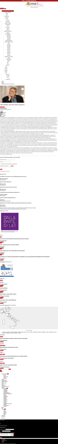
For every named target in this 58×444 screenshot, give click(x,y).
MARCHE (8, 47)
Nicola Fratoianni (4, 290)
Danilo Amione (3, 349)
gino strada (7, 171)
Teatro (6, 72)
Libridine (6, 70)
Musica (6, 71)
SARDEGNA (9, 52)
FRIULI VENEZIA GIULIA (9, 41)
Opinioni (1, 280)
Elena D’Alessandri (4, 340)
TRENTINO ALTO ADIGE (9, 56)
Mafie (8, 25)
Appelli (8, 32)
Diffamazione (8, 21)
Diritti (8, 28)
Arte (6, 66)
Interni (7, 13)
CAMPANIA (9, 39)
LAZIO (9, 43)
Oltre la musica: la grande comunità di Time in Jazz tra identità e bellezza (13, 356)
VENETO (8, 60)
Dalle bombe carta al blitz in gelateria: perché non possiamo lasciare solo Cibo (15, 202)
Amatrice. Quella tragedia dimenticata (7, 197)
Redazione (3, 199)
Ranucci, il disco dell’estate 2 (5, 181)
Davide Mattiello (3, 240)
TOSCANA (8, 55)
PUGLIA (8, 51)
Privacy (3, 441)
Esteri (7, 14)
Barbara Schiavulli (4, 194)
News (1, 237)
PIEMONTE (9, 49)
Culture (7, 17)
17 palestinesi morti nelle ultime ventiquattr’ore (10, 192)
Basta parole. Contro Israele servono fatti (8, 187)
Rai (7, 63)
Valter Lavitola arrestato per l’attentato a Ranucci (9, 244)
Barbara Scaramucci (4, 178)
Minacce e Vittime (8, 23)
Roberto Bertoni (4, 108)
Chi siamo (3, 439)
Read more (2, 242)
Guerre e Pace (8, 27)
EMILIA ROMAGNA (9, 40)
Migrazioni (8, 29)
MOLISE (8, 48)
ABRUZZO (8, 35)
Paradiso (1, 282)
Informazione (7, 16)
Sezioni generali (7, 12)
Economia (6, 18)
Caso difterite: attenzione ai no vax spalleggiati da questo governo (13, 176)
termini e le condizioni (12, 163)
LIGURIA (8, 44)
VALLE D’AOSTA (8, 59)
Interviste (7, 74)
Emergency (3, 171)
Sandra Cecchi (3, 189)
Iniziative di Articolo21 (8, 31)
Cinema (6, 67)
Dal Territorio (7, 33)
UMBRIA (5, 404)
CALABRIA (9, 37)
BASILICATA (9, 36)
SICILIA (55, 332)
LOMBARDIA (9, 45)
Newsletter (8, 75)
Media (8, 62)
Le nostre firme (4, 440)
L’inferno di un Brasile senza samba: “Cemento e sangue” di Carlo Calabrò (13, 338)
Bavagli (8, 20)
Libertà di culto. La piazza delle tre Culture (8, 294)
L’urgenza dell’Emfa (3, 288)
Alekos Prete (3, 205)
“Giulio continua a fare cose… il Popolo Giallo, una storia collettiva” (12, 250)
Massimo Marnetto (4, 284)
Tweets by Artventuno (3, 425)
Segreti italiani (7, 24)
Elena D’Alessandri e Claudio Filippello (7, 358)
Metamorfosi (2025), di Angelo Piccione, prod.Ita (9, 347)
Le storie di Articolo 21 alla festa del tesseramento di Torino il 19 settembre (14, 238)
